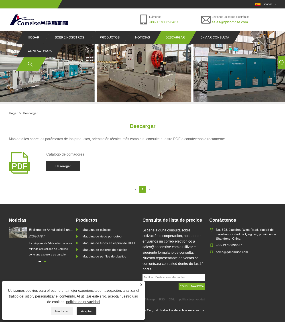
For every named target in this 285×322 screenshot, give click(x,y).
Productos (110, 37)
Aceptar (86, 311)
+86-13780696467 (163, 22)
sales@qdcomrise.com (230, 22)
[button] (39, 261)
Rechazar (62, 311)
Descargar (175, 37)
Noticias (142, 37)
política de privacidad (83, 302)
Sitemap (150, 299)
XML (172, 299)
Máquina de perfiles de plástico (104, 256)
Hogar (33, 37)
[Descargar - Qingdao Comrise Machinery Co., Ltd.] (39, 19)
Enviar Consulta (214, 37)
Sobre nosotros (69, 37)
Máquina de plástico (96, 229)
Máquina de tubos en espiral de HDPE (109, 243)
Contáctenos (40, 51)
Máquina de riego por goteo (102, 236)
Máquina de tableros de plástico (104, 249)
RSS (162, 299)
